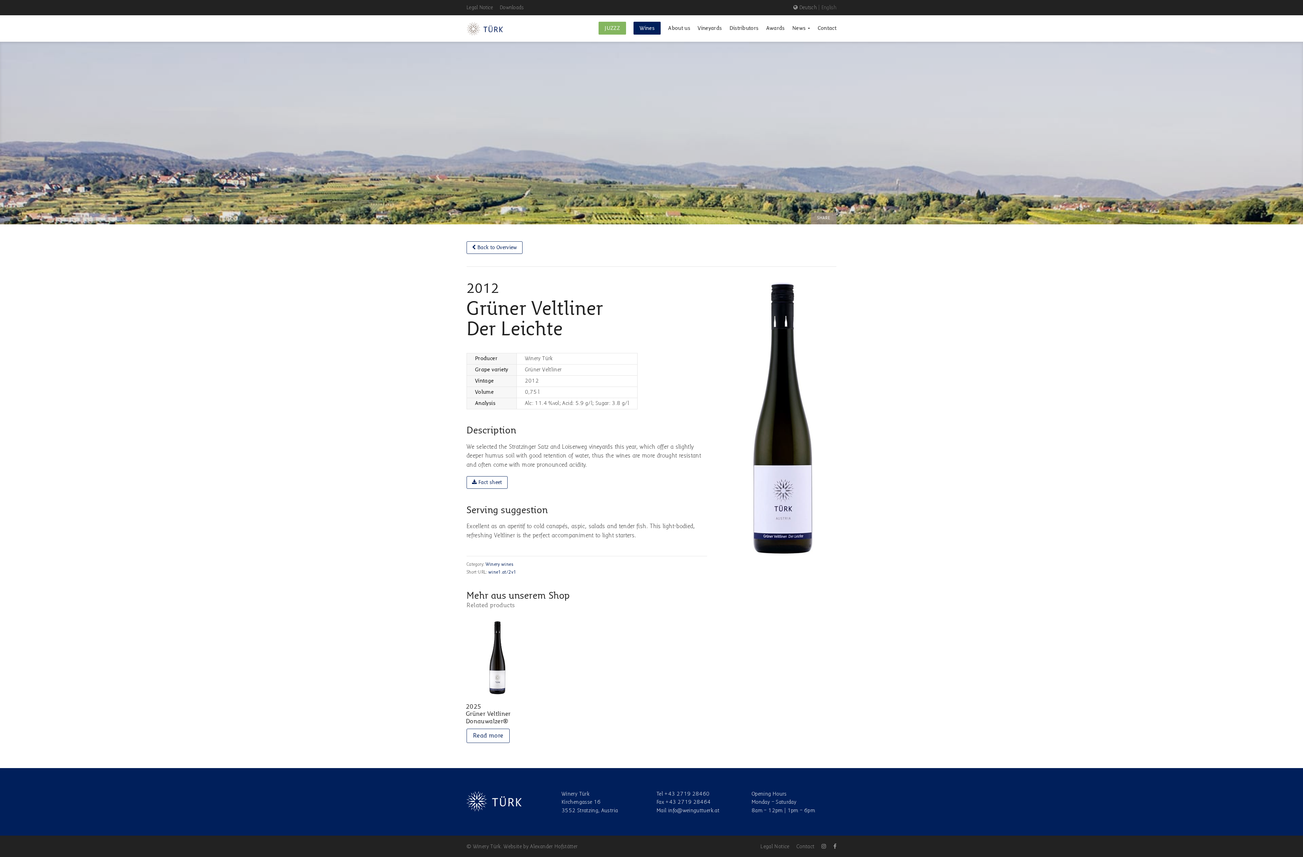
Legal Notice (480, 7)
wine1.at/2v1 (502, 572)
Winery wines (499, 564)
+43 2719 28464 (688, 802)
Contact (805, 847)
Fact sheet (489, 482)
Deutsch (808, 7)
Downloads (512, 7)
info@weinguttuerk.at (693, 811)
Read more (488, 736)
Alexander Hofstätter (554, 847)
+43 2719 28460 (687, 794)
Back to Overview (496, 247)
